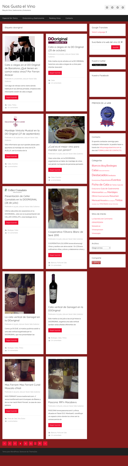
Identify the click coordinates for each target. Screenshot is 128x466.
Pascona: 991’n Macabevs (62, 402)
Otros (94, 196)
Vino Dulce (21, 418)
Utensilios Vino (95, 204)
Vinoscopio (96, 233)
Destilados (112, 175)
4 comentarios (12, 166)
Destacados (100, 175)
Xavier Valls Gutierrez (76, 154)
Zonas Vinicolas (113, 204)
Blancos (53, 263)
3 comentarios (12, 421)
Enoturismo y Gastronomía (33, 18)
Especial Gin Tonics (10, 18)
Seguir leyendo (11, 97)
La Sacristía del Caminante (102, 219)
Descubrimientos (104, 170)
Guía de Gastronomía (110, 188)
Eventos (15, 164)
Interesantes (98, 192)
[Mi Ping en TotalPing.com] (96, 263)
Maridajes (112, 192)
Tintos (14, 105)
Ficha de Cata (62, 263)
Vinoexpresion (97, 230)
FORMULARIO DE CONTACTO (109, 150)
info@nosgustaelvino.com (110, 147)
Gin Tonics (113, 185)
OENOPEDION (97, 222)
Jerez (105, 192)
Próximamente (103, 196)
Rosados (104, 200)
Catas (9, 105)
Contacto (69, 18)
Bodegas (11, 230)
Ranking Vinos (54, 18)
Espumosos (106, 180)
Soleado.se (96, 226)
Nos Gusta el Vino (18, 6)
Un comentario (13, 107)
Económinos (96, 180)
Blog (103, 165)
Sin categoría (111, 200)
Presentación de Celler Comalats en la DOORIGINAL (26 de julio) (21, 199)
